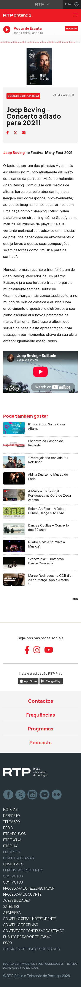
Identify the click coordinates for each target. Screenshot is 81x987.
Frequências (40, 715)
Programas (40, 728)
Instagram (32, 795)
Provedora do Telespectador (28, 888)
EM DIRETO (11, 852)
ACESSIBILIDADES (16, 900)
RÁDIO (8, 827)
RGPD (7, 942)
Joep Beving (14, 152)
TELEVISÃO (11, 821)
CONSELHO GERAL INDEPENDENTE (29, 918)
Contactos (40, 701)
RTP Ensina (12, 839)
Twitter (20, 795)
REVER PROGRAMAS (18, 858)
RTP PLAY (10, 845)
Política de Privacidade (19, 964)
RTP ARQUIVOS (14, 833)
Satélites (11, 906)
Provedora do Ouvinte (22, 894)
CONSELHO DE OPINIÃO (20, 924)
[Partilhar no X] (15, 132)
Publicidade (30, 967)
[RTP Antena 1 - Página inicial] (27, 15)
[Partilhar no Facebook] (7, 132)
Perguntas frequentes (23, 870)
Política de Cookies (51, 964)
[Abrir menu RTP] (40, 4)
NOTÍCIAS (10, 809)
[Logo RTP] (25, 772)
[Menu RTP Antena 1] (77, 15)
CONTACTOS (13, 882)
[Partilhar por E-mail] (23, 132)
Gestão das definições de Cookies (31, 949)
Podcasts (40, 742)
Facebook (8, 795)
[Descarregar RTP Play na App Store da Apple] (28, 680)
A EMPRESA (12, 912)
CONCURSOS (13, 864)
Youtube (45, 795)
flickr (57, 795)
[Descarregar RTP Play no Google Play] (51, 680)
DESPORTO (11, 815)
